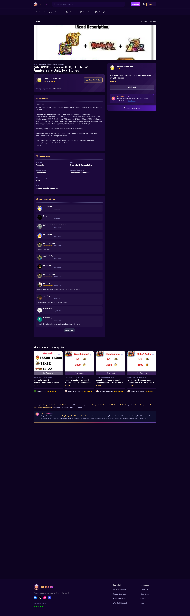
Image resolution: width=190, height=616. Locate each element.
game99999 (41, 391)
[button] (144, 4)
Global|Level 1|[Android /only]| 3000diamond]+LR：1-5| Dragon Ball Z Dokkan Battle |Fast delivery (79, 382)
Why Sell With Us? (120, 603)
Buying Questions (119, 594)
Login (151, 4)
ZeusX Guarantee (119, 590)
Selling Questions (119, 599)
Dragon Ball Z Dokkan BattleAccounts (58, 405)
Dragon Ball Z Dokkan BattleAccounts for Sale (110, 405)
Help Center (145, 594)
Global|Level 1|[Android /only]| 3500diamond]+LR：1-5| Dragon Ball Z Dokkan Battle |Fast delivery (110, 382)
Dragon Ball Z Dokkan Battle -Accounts (52, 64)
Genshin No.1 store (75, 391)
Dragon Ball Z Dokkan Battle (43, 377)
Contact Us (145, 599)
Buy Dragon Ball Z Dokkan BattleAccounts (77, 416)
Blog (142, 603)
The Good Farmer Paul (52, 79)
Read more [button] (131, 101)
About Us (144, 590)
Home (36, 64)
